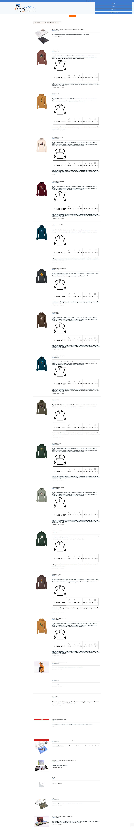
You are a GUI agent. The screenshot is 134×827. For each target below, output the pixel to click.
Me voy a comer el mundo (58, 679)
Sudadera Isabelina (56, 443)
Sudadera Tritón (56, 93)
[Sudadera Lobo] (41, 407)
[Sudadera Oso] (41, 320)
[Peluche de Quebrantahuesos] (41, 667)
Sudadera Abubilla (56, 574)
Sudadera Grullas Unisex (58, 487)
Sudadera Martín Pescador (58, 356)
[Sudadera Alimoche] (41, 538)
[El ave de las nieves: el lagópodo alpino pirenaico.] (41, 766)
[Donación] (41, 784)
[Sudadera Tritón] (41, 101)
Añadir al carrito (55, 36)
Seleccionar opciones (56, 87)
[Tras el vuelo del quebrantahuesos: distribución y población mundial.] (41, 36)
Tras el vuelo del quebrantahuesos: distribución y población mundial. (68, 29)
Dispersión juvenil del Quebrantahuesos (61, 798)
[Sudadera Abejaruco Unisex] (41, 626)
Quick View (60, 36)
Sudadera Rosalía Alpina (58, 224)
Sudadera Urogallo (56, 50)
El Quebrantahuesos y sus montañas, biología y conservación (66, 740)
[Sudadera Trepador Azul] (41, 189)
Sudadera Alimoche (57, 531)
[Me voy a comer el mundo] (41, 684)
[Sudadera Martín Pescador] (41, 363)
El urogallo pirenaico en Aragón (59, 719)
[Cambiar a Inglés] (98, 16)
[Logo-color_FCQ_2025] (25, 4)
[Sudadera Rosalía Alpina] (41, 232)
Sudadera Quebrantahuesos (59, 268)
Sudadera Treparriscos (57, 137)
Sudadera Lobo (55, 399)
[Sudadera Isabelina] (41, 451)
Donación (54, 777)
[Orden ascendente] (45, 23)
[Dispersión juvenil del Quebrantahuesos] (41, 803)
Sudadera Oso (55, 312)
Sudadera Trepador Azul (58, 181)
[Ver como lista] (60, 23)
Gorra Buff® (55, 696)
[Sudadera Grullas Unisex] (41, 495)
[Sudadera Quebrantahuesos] (41, 276)
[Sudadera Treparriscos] (41, 145)
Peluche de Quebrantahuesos (59, 662)
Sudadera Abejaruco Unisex (58, 618)
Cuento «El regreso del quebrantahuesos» (62, 816)
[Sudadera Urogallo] (41, 57)
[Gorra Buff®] (41, 705)
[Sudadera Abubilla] (41, 582)
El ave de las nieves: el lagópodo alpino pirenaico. (64, 760)
